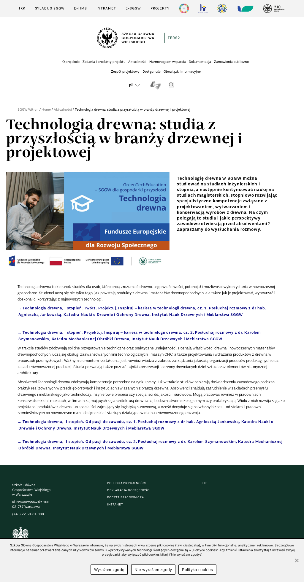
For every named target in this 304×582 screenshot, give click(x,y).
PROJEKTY (160, 8)
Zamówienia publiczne (231, 62)
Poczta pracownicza (125, 497)
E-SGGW (133, 8)
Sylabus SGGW (49, 8)
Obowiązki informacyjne (182, 71)
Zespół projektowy (125, 71)
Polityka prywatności (126, 483)
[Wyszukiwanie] (171, 85)
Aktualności (137, 62)
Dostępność (151, 71)
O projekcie (71, 62)
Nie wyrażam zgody (153, 569)
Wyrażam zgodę (109, 569)
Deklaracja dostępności (129, 490)
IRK (22, 8)
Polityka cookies (197, 569)
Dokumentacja (200, 62)
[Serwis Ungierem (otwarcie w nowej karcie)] (245, 8)
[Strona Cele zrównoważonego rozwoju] (184, 8)
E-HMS (80, 8)
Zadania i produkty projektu (104, 62)
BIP (205, 483)
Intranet (106, 8)
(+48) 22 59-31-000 (28, 514)
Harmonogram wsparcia (167, 62)
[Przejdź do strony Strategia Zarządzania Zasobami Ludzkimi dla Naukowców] (203, 8)
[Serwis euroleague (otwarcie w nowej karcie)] (222, 8)
